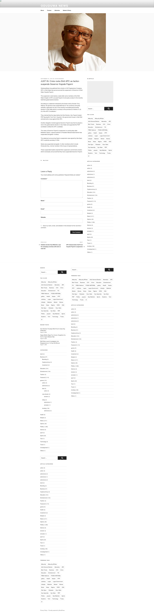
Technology (102, 153)
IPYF (106, 133)
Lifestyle (90, 138)
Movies (108, 138)
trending (89, 246)
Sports (110, 150)
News (94, 141)
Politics (45, 160)
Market (102, 138)
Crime (108, 124)
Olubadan (97, 144)
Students (90, 153)
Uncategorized (91, 249)
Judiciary (90, 136)
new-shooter (45, 394)
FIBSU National (92, 130)
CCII (104, 124)
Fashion (89, 198)
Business (98, 124)
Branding (89, 183)
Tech (96, 153)
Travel (88, 243)
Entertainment (98, 127)
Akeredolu (104, 121)
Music (89, 141)
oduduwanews (59, 78)
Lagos (96, 136)
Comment (44, 179)
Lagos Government (105, 136)
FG (105, 127)
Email (43, 209)
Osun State (105, 144)
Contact (49, 10)
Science (89, 225)
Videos (89, 252)
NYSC (105, 141)
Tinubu (109, 153)
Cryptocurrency (91, 189)
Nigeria (100, 141)
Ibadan (100, 133)
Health (95, 133)
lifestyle (89, 213)
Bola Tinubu (91, 124)
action (88, 165)
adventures (90, 171)
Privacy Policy (43, 610)
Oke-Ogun (90, 144)
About (42, 10)
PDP (106, 147)
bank (88, 180)
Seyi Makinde (103, 150)
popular (96, 150)
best (43, 388)
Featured (89, 201)
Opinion (89, 219)
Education (90, 127)
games (89, 204)
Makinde (96, 138)
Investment (90, 210)
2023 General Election (93, 121)
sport (88, 234)
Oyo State (100, 147)
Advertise (57, 10)
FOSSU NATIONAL (103, 130)
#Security (90, 118)
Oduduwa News (54, 6)
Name (43, 200)
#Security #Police (99, 118)
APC (110, 121)
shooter (89, 228)
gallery (89, 133)
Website (43, 217)
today (43, 400)
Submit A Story (67, 10)
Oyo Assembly (91, 147)
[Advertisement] (100, 92)
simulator (89, 231)
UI (88, 156)
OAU (110, 141)
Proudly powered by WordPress (57, 610)
